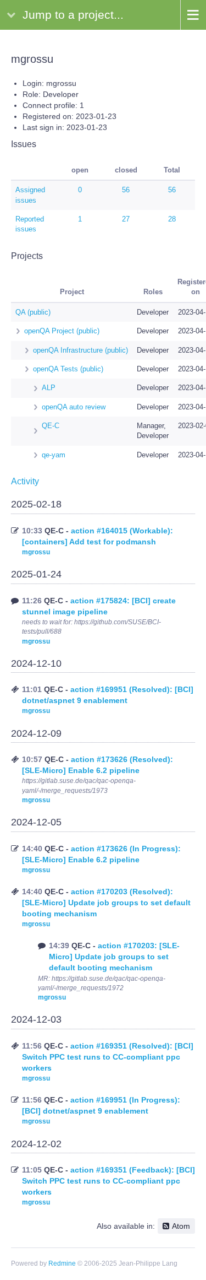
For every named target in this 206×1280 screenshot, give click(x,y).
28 (172, 219)
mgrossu (36, 552)
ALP (48, 388)
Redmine (62, 1263)
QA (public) (33, 312)
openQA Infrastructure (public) (80, 350)
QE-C (50, 426)
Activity (25, 481)
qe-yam (53, 455)
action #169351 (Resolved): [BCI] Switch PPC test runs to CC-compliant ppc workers (107, 1056)
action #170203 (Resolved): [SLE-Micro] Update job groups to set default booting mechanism (106, 902)
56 (126, 190)
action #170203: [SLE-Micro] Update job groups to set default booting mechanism (114, 956)
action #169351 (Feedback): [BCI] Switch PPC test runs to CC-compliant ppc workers (108, 1180)
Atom (181, 1226)
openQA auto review (73, 407)
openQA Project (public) (61, 331)
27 (126, 219)
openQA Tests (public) (68, 369)
